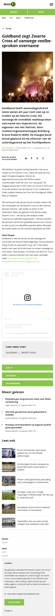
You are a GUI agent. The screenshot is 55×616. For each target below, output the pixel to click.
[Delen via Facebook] (31, 158)
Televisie (5, 556)
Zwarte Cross (28, 352)
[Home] (14, 4)
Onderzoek (29, 18)
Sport (18, 18)
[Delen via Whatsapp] (43, 158)
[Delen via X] (37, 158)
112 (11, 18)
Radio (4, 552)
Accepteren (14, 602)
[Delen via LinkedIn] (26, 158)
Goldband (11, 352)
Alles (4, 18)
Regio (41, 12)
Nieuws (13, 12)
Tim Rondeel (7, 148)
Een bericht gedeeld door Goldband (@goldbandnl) (27, 333)
